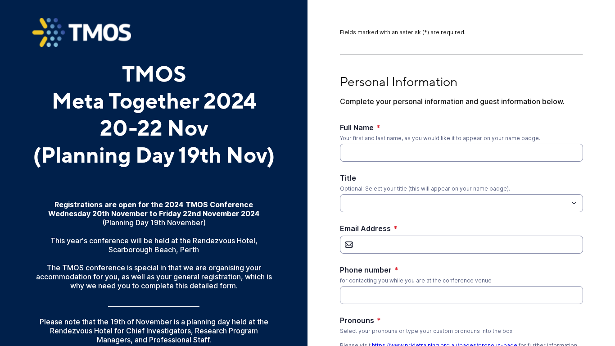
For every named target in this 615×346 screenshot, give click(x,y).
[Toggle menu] (574, 203)
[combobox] (461, 203)
